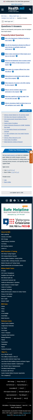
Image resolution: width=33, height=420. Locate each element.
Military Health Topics (7, 268)
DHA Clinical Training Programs (8, 254)
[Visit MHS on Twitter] (18, 201)
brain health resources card (11, 155)
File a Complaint (5, 375)
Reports (3, 347)
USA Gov (7, 398)
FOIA (21, 388)
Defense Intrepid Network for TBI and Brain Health (16, 115)
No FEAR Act (9, 385)
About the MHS (5, 232)
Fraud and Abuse (21, 385)
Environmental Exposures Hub (8, 280)
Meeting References (6, 337)
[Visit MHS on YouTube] (22, 201)
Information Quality (23, 392)
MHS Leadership (5, 234)
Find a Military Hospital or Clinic (8, 357)
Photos (3, 309)
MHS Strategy (4, 239)
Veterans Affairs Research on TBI (12, 138)
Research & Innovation (6, 296)
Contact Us (3, 248)
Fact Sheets (4, 328)
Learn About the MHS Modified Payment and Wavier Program (15, 361)
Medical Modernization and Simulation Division (12, 265)
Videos (2, 311)
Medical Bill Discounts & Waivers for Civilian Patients (13, 292)
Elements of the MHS (6, 237)
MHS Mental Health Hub (6, 278)
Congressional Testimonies (7, 326)
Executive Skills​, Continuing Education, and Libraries (13, 261)
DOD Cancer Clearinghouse (7, 273)
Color (5, 180)
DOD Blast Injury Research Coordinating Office (15, 117)
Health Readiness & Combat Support (9, 285)
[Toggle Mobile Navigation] (2, 9)
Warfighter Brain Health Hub (7, 275)
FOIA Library (4, 330)
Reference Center (6, 321)
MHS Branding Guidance (7, 246)
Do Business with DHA (6, 371)
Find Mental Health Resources (8, 368)
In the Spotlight (4, 313)
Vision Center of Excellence (10, 140)
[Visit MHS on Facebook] (15, 201)
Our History (4, 244)
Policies (3, 340)
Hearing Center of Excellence (11, 123)
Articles (3, 306)
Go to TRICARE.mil (5, 354)
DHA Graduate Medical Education (9, 256)
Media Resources (5, 318)
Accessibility (12, 388)
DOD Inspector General (9, 392)
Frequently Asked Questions (7, 335)
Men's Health (4, 299)
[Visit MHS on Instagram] (7, 201)
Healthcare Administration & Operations (10, 282)
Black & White (7, 182)
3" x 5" (13, 170)
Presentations (4, 342)
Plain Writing (22, 395)
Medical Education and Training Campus (10, 263)
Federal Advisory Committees (8, 241)
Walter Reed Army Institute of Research (13, 142)
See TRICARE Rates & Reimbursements (10, 366)
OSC (25, 398)
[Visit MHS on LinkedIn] (11, 201)
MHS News (4, 304)
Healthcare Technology (6, 289)
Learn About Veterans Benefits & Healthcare (11, 364)
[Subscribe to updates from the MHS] (26, 201)
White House (17, 398)
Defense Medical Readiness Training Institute (11, 258)
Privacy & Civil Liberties (6, 294)
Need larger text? (9, 21)
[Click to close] (31, 152)
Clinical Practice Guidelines (7, 323)
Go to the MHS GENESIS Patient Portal (10, 359)
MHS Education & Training (9, 251)
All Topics (3, 271)
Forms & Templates (5, 333)
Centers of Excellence (6, 287)
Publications (4, 344)
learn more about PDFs (18, 415)
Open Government (10, 395)
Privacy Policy (20, 381)
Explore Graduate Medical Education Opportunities (13, 373)
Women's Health (5, 301)
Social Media (4, 316)
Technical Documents (6, 349)
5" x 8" (8, 170)
